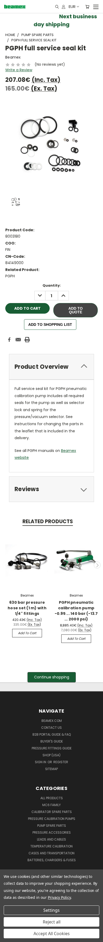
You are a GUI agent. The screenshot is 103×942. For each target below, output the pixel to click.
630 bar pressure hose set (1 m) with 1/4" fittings (27, 608)
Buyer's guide (51, 741)
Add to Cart (27, 633)
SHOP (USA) (51, 755)
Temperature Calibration (51, 846)
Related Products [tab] (47, 521)
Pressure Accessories (51, 832)
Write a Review (18, 70)
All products (51, 798)
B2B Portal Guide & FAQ (51, 734)
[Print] (27, 339)
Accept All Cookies (52, 933)
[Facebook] (9, 339)
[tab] (51, 367)
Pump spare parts (51, 825)
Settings (51, 910)
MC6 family (51, 805)
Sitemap (51, 769)
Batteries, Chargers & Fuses (51, 860)
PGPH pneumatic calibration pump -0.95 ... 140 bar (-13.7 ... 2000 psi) (76, 611)
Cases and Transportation (51, 853)
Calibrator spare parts (51, 812)
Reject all (51, 922)
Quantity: (52, 285)
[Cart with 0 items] (87, 6)
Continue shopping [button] (51, 677)
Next (97, 565)
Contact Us (51, 727)
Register (60, 762)
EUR (72, 6)
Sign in (41, 762)
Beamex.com (51, 720)
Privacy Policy (59, 897)
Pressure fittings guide (52, 748)
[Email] (18, 339)
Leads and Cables (51, 839)
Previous (6, 565)
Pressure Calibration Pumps (51, 818)
